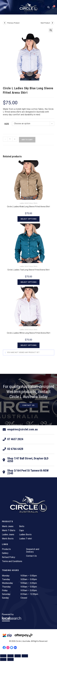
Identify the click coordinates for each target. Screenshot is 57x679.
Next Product (45, 23)
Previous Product (13, 23)
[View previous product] (5, 23)
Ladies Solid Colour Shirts (28, 203)
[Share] (17, 656)
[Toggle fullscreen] (10, 656)
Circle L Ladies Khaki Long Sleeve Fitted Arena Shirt (28, 206)
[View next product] (52, 23)
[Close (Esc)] (24, 656)
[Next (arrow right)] (10, 659)
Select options (28, 219)
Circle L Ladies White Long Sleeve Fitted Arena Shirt (28, 333)
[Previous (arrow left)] (3, 659)
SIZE (6, 124)
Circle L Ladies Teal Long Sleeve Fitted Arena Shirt (28, 270)
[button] (5, 7)
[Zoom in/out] (3, 656)
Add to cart (27, 140)
